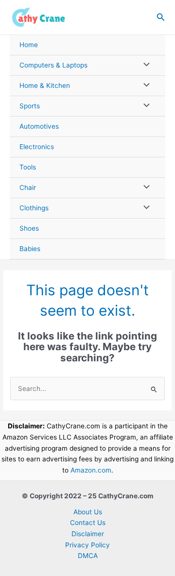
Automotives (39, 126)
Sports (29, 106)
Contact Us (87, 522)
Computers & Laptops (53, 65)
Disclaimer (87, 534)
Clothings (34, 208)
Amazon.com (90, 470)
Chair (27, 187)
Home (28, 45)
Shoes (29, 228)
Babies (29, 249)
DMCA (88, 555)
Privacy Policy (87, 545)
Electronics (36, 147)
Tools (27, 167)
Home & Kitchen (44, 85)
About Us (87, 512)
